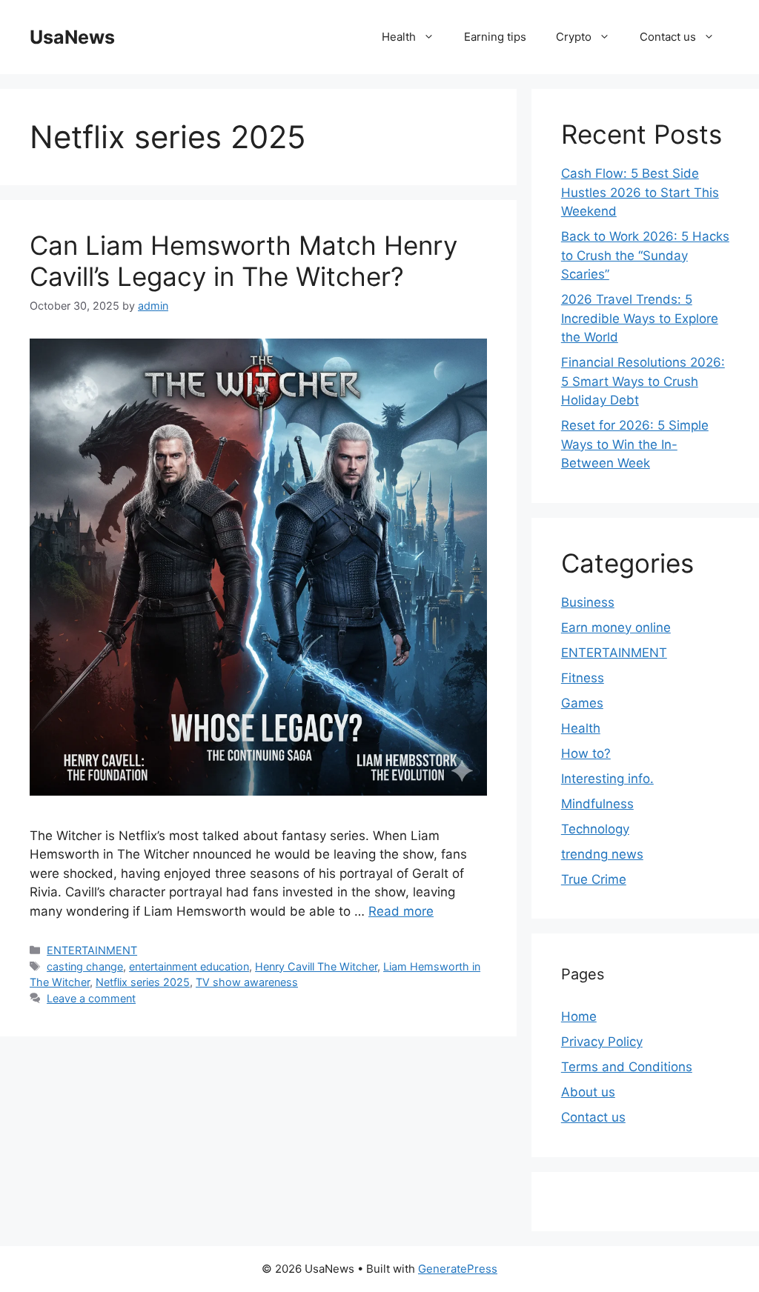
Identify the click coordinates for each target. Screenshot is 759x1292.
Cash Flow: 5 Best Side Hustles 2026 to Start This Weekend (640, 192)
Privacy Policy (602, 1041)
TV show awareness (247, 982)
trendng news (602, 854)
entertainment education (189, 966)
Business (587, 602)
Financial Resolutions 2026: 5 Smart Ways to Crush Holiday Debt (643, 381)
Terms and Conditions (626, 1066)
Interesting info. (607, 778)
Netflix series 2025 (143, 982)
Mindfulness (597, 803)
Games (582, 703)
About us (588, 1092)
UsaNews (72, 37)
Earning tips (495, 37)
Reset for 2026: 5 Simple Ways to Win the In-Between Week (635, 444)
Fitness (582, 677)
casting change (85, 966)
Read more (401, 911)
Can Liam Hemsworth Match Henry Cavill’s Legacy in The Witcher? (243, 261)
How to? (586, 753)
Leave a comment (91, 998)
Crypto (573, 37)
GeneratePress (457, 1269)
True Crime (593, 879)
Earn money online (616, 627)
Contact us (668, 37)
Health (399, 37)
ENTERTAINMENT (92, 950)
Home (579, 1016)
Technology (595, 829)
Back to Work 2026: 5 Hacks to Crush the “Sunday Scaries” (645, 255)
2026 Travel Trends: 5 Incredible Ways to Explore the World (639, 318)
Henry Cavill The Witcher (316, 966)
